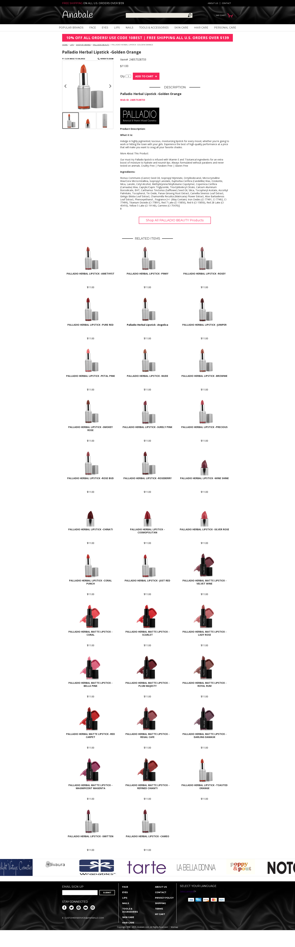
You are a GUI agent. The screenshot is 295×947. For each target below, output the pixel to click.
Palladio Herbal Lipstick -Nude (147, 376)
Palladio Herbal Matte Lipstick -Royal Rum (204, 684)
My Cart (160, 914)
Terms (159, 908)
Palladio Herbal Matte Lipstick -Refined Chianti (147, 786)
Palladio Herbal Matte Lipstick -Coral (90, 633)
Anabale (77, 15)
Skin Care (181, 27)
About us (213, 3)
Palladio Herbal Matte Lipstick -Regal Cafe (147, 735)
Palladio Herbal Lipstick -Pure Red (90, 324)
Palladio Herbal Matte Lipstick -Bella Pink (90, 684)
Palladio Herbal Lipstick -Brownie (204, 376)
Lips (117, 27)
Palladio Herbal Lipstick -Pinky (147, 273)
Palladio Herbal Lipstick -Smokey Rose (90, 428)
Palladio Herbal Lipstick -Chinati (90, 529)
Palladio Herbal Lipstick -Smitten (90, 836)
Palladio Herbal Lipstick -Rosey (204, 273)
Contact (226, 3)
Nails (129, 27)
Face (92, 27)
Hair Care (201, 27)
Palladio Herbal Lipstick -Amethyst (90, 273)
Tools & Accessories (154, 27)
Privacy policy (164, 898)
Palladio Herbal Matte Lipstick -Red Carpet (90, 735)
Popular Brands (71, 27)
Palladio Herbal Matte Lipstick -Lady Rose (204, 633)
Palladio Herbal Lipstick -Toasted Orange (204, 786)
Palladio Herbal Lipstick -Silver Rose (204, 529)
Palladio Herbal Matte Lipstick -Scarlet (147, 633)
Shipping (160, 903)
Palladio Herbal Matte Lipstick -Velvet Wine (204, 582)
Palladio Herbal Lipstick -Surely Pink (147, 427)
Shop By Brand (83, 45)
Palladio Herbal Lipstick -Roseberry (147, 478)
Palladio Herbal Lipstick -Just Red (147, 580)
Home (65, 45)
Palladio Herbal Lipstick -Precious (204, 427)
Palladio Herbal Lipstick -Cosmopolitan (147, 531)
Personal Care (225, 27)
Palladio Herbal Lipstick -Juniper (204, 324)
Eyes (105, 27)
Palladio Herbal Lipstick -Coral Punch (90, 582)
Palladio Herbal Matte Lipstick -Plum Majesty (147, 684)
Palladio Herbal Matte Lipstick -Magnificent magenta (90, 786)
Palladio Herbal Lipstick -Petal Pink (90, 376)
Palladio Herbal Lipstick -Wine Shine (204, 478)
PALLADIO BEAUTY (101, 45)
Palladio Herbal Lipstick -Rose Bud (90, 478)
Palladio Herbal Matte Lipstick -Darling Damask (204, 735)
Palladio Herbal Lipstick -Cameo (147, 836)
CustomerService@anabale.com (84, 917)
